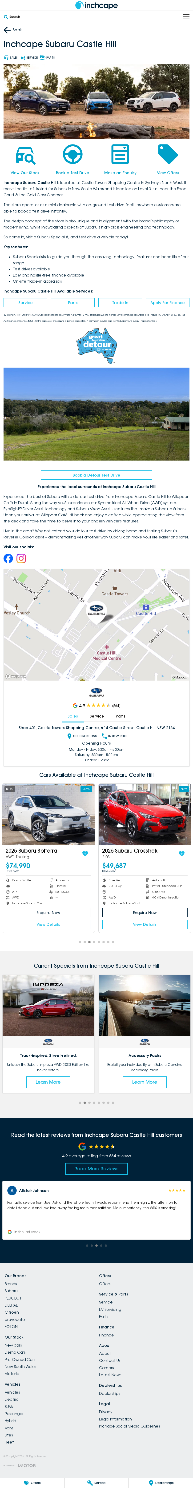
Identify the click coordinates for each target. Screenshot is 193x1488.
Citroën (12, 1312)
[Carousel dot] (80, 942)
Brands (11, 1283)
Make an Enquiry (120, 172)
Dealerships (109, 1393)
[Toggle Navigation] (186, 17)
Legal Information (115, 1419)
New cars (13, 1345)
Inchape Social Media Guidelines (129, 1426)
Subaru (11, 1290)
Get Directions (85, 736)
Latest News (110, 1374)
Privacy (106, 1411)
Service (25, 302)
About (105, 1353)
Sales (73, 716)
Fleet (9, 1442)
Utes (9, 1435)
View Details (49, 924)
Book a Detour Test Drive (96, 475)
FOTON (11, 1326)
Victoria (12, 1373)
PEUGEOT (13, 1298)
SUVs (9, 1406)
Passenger (14, 1413)
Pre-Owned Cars (20, 1359)
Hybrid (10, 1420)
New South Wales (20, 1366)
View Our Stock (25, 172)
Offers (104, 1283)
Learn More (48, 1082)
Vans (9, 1428)
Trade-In (120, 302)
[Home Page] (96, 5)
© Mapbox (180, 677)
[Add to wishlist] (85, 853)
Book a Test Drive (72, 172)
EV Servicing (110, 1309)
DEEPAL (11, 1305)
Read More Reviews (96, 1168)
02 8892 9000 (117, 736)
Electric (12, 1399)
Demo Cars (15, 1352)
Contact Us (109, 1360)
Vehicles (12, 1392)
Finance (106, 1335)
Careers (106, 1367)
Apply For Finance (167, 302)
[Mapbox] (16, 676)
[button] (96, 1210)
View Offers (168, 172)
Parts (73, 302)
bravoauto (15, 1319)
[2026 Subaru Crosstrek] (49, 814)
